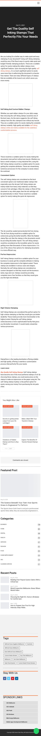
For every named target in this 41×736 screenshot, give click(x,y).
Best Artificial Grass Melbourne (13, 651)
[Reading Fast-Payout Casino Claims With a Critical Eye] (5, 580)
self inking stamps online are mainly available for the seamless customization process (19, 127)
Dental (3, 533)
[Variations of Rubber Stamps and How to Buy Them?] (11, 432)
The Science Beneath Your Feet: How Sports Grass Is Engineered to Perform (19, 504)
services (3, 542)
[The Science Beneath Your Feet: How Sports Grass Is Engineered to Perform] (20, 485)
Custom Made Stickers (11, 655)
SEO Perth (9, 710)
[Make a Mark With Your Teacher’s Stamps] (30, 411)
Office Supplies (8, 406)
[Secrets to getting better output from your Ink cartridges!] (11, 411)
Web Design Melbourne (12, 718)
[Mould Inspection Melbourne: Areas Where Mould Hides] (5, 588)
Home (2, 529)
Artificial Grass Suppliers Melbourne (14, 644)
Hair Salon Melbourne (19, 659)
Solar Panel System (10, 663)
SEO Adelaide (10, 706)
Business (4, 524)
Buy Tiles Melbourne (26, 655)
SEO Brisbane (10, 714)
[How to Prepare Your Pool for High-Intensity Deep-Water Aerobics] (5, 605)
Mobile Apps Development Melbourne (16, 722)
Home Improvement (7, 555)
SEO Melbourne (10, 703)
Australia (29, 644)
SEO (2, 559)
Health (3, 537)
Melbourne (7, 659)
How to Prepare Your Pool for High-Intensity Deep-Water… (22, 606)
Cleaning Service (6, 564)
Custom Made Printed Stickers (27, 663)
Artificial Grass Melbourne (12, 648)
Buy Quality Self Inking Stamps (12, 372)
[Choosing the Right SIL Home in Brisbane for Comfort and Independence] (5, 597)
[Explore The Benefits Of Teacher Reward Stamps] (30, 432)
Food (2, 551)
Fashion (3, 546)
